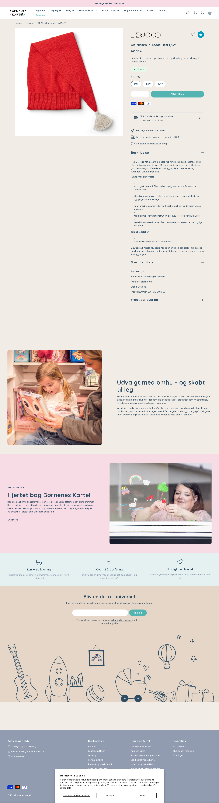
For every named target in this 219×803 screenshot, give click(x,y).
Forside (18, 23)
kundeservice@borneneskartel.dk (27, 751)
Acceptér (110, 795)
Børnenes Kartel (23, 795)
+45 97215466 (17, 756)
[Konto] (195, 13)
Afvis (142, 795)
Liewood (30, 23)
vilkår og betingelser (121, 620)
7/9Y (160, 84)
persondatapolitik (109, 623)
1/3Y (136, 84)
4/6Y (148, 84)
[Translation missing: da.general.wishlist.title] (202, 13)
